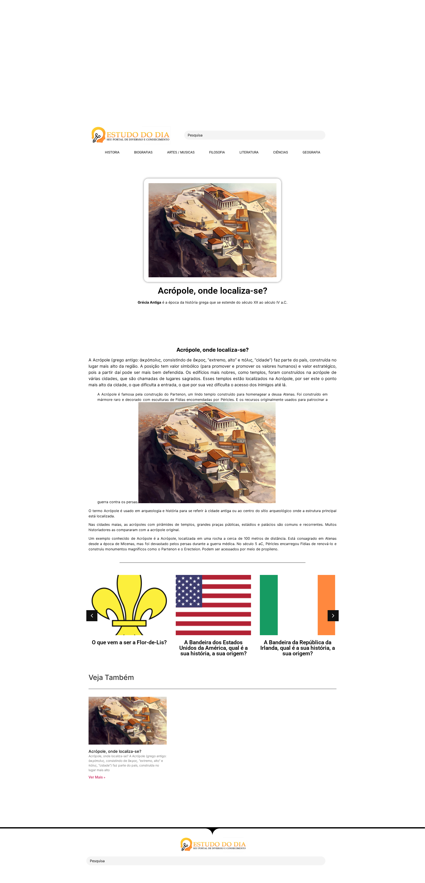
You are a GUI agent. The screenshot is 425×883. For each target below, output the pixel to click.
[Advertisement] (133, 31)
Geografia (311, 152)
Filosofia (217, 152)
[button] (91, 615)
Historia (112, 152)
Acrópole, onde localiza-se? (115, 751)
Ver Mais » (97, 777)
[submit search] (333, 135)
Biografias (143, 152)
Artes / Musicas (181, 152)
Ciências (280, 152)
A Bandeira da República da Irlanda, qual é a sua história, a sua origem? (296, 648)
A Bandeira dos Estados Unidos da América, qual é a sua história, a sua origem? (212, 648)
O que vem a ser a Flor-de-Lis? (128, 642)
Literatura (249, 152)
